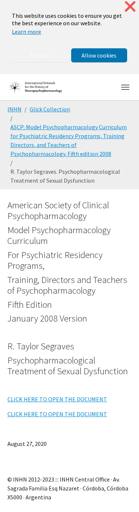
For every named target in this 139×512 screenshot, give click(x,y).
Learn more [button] (26, 31)
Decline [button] (39, 55)
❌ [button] (130, 6)
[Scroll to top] (123, 496)
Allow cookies (99, 55)
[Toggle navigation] (125, 87)
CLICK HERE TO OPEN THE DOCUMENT (57, 399)
